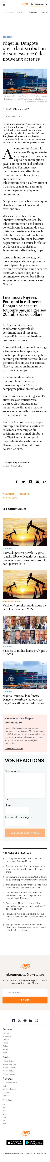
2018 (4, 1117)
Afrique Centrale (9, 1068)
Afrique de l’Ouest (9, 1064)
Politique (21, 13)
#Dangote (9, 493)
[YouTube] (25, 1020)
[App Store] (14, 1142)
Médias (5, 1049)
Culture (5, 1046)
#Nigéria (24, 493)
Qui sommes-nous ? (10, 1083)
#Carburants (10, 497)
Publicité (6, 1096)
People (5, 1043)
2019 (4, 1114)
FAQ (4, 1086)
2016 (4, 1124)
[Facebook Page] (13, 1020)
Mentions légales (9, 1089)
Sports (5, 1053)
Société (45, 13)
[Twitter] (19, 1020)
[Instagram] (36, 1020)
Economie (33, 13)
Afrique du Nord (9, 1061)
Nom (8, 805)
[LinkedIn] (30, 1020)
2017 (4, 1120)
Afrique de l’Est (8, 1071)
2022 (4, 1104)
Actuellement (7, 13)
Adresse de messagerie (19, 817)
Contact (6, 1092)
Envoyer (25, 1000)
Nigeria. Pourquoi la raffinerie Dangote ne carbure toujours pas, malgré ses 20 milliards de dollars (24, 306)
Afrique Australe (9, 1074)
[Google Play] (34, 1142)
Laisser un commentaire (25, 832)
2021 (4, 1108)
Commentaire (13, 771)
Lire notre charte (14, 748)
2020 (4, 1111)
